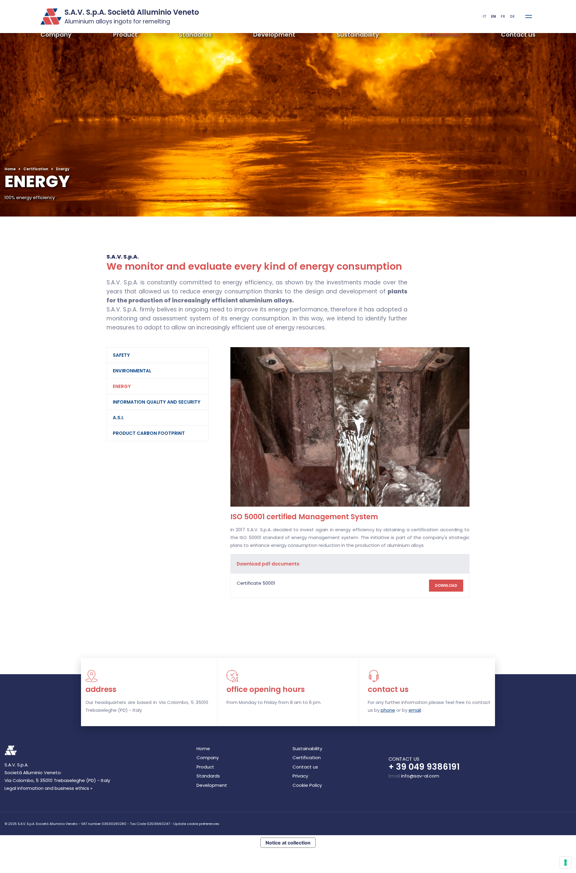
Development (274, 34)
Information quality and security (54, 384)
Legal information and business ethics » (48, 853)
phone (388, 775)
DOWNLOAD (548, 650)
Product (125, 34)
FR (503, 16)
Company (55, 34)
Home (10, 168)
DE (512, 16)
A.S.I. (16, 399)
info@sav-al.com (420, 841)
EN (493, 16)
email (415, 775)
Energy (20, 368)
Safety (19, 337)
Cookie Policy (307, 850)
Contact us (518, 34)
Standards (195, 34)
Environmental (30, 353)
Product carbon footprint (47, 415)
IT (484, 16)
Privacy (300, 841)
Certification (440, 34)
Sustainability (358, 34)
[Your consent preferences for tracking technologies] (565, 862)
